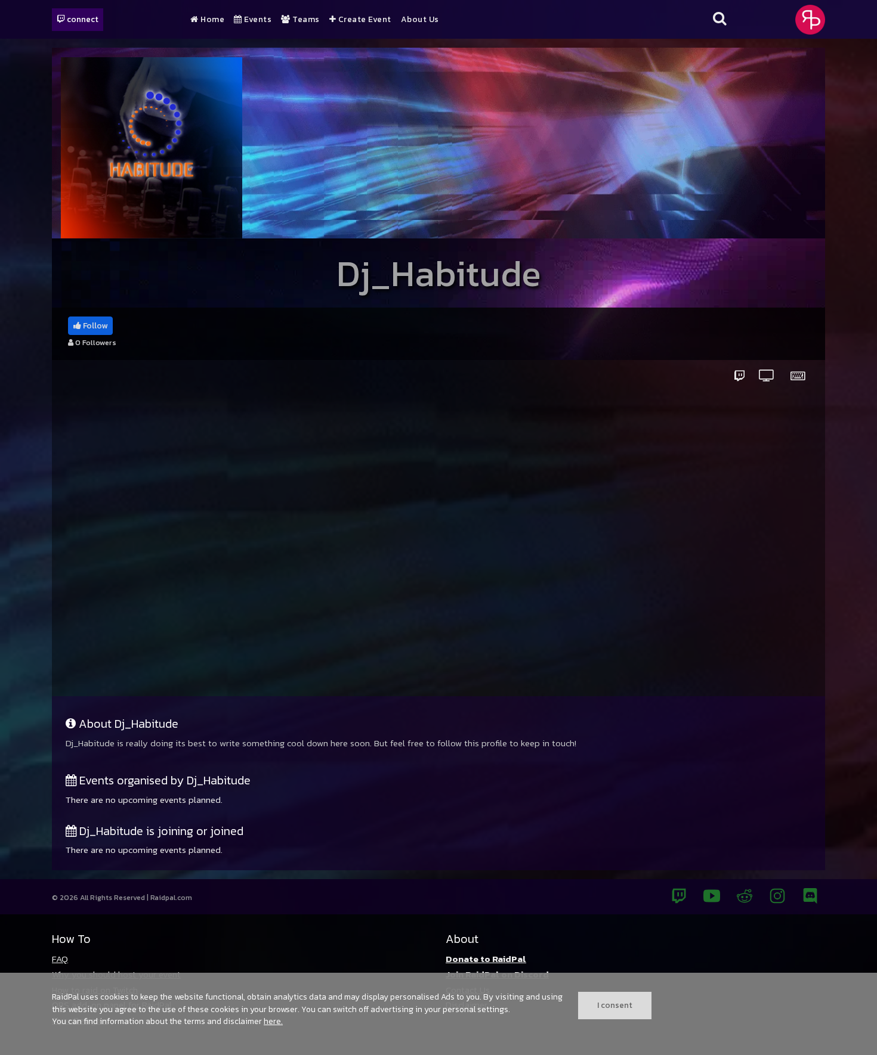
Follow (94, 325)
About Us (420, 19)
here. (273, 1021)
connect (81, 19)
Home (211, 19)
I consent (614, 1005)
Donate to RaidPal (486, 959)
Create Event (363, 19)
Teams (305, 19)
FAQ (60, 959)
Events (256, 19)
